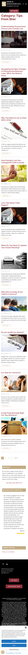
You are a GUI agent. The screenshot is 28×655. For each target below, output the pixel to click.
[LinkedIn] (7, 564)
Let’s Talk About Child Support (10, 204)
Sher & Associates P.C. (14, 3)
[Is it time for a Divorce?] (14, 383)
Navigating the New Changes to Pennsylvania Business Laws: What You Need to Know (13, 72)
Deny (14, 645)
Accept (14, 641)
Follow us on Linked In (8, 552)
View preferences (14, 649)
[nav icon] (26, 4)
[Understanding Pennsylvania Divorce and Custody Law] (14, 39)
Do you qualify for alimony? (12, 332)
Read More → (6, 62)
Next (16, 458)
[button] (26, 627)
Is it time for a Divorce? (11, 373)
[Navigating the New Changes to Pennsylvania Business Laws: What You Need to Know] (14, 86)
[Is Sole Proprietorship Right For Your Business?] (14, 426)
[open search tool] (23, 4)
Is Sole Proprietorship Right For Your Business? (12, 414)
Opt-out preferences (10, 653)
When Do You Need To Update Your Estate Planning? (14, 246)
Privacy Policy (18, 653)
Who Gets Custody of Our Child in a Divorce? (12, 293)
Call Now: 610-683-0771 (14, 483)
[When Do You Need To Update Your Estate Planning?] (14, 259)
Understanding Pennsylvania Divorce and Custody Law (13, 27)
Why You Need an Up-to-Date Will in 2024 (13, 119)
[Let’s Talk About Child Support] (14, 215)
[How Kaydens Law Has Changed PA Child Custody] (14, 173)
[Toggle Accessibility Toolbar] (2, 652)
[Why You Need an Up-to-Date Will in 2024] (14, 130)
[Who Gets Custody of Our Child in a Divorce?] (14, 303)
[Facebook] (3, 564)
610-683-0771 (5, 573)
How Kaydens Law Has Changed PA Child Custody (12, 161)
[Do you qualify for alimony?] (14, 343)
